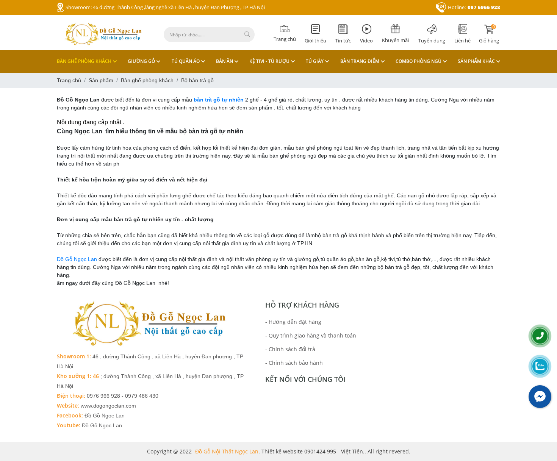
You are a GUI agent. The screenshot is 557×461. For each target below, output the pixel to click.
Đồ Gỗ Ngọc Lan (78, 259)
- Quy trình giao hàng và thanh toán (310, 335)
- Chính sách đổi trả (290, 349)
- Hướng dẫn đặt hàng (293, 321)
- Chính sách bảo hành (294, 362)
